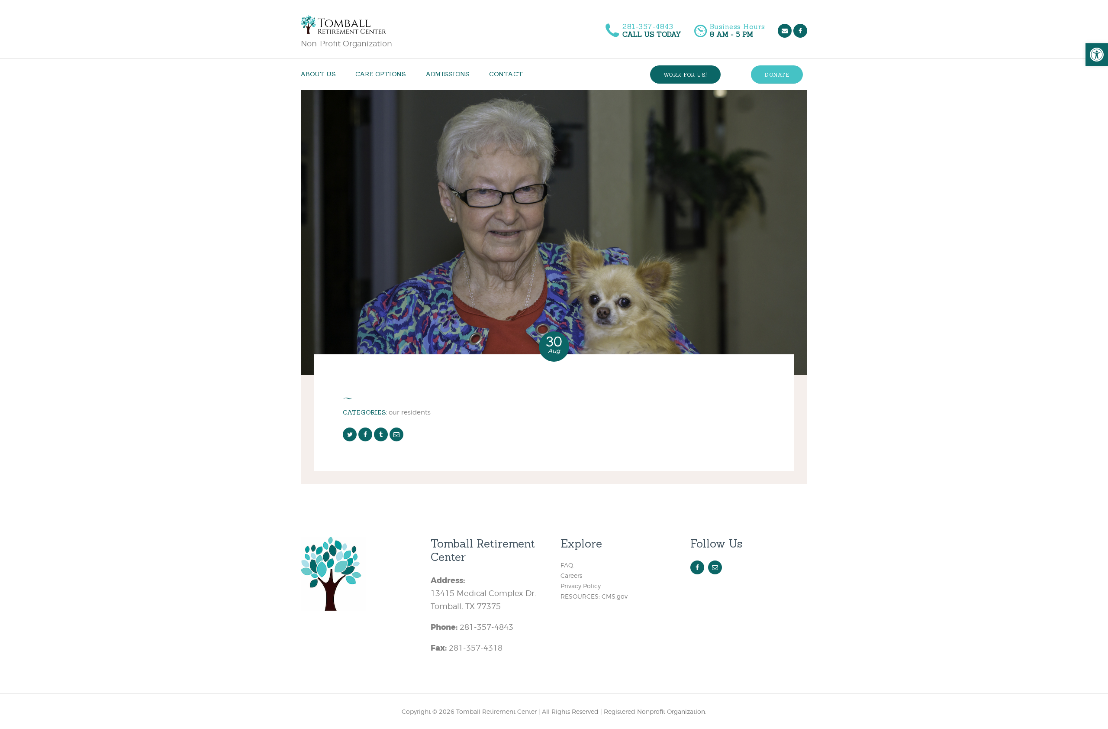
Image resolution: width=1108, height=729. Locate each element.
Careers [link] (571, 575)
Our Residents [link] (410, 412)
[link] (1096, 54)
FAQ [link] (566, 565)
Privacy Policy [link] (580, 586)
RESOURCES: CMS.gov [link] (594, 596)
